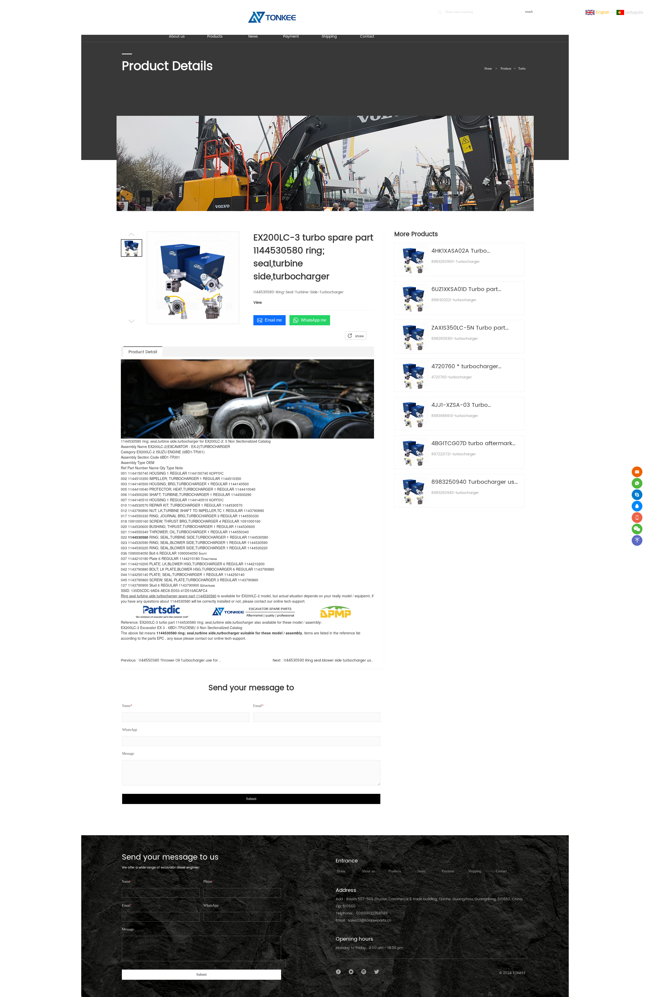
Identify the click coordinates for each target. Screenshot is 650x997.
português (633, 12)
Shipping (474, 871)
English (602, 12)
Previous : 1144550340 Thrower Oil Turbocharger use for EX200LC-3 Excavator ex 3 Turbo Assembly (171, 660)
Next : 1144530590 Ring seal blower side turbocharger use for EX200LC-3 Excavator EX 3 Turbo (323, 660)
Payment (448, 871)
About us (368, 871)
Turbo (522, 68)
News (421, 871)
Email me (273, 320)
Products (506, 68)
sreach (529, 11)
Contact (501, 871)
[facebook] (338, 971)
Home (488, 68)
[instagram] (363, 971)
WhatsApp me (313, 320)
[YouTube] (351, 971)
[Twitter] (376, 971)
